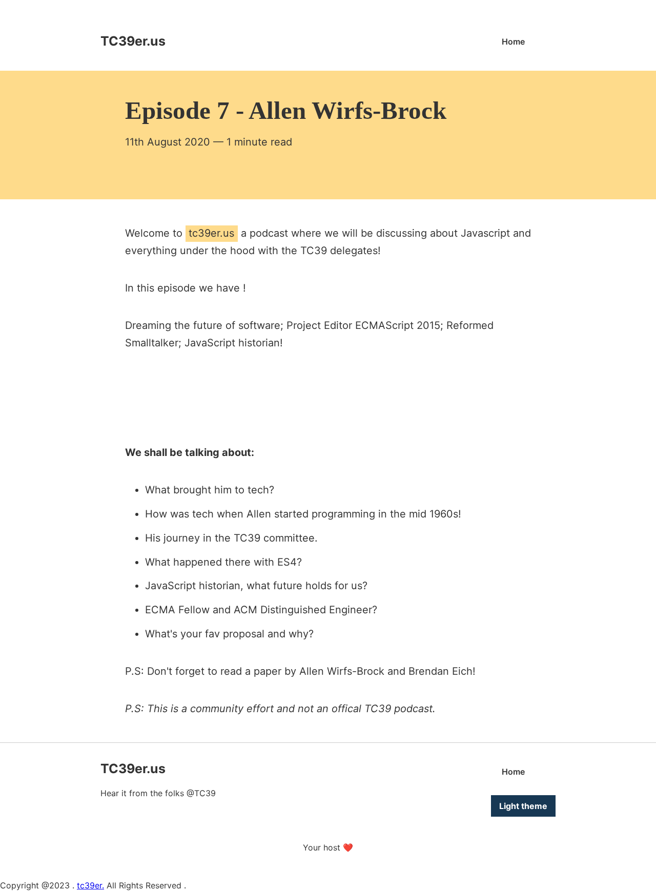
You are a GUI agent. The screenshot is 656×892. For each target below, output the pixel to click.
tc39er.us (211, 233)
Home (513, 41)
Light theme (523, 806)
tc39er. (90, 885)
